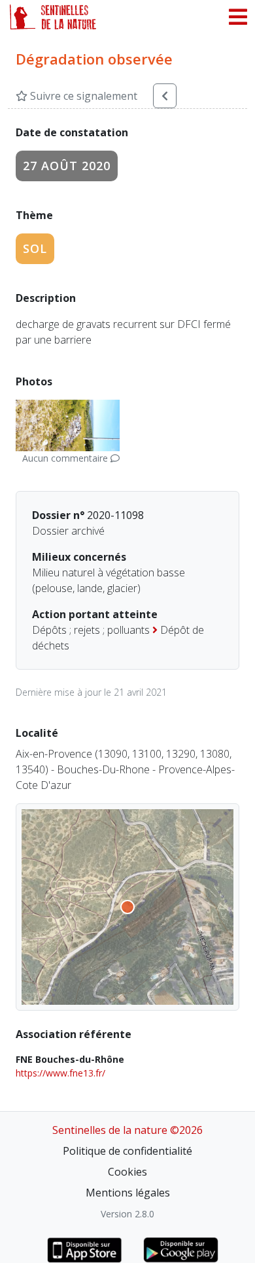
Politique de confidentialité (127, 1151)
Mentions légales (128, 1192)
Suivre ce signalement (82, 96)
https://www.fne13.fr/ (60, 1073)
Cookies (127, 1172)
